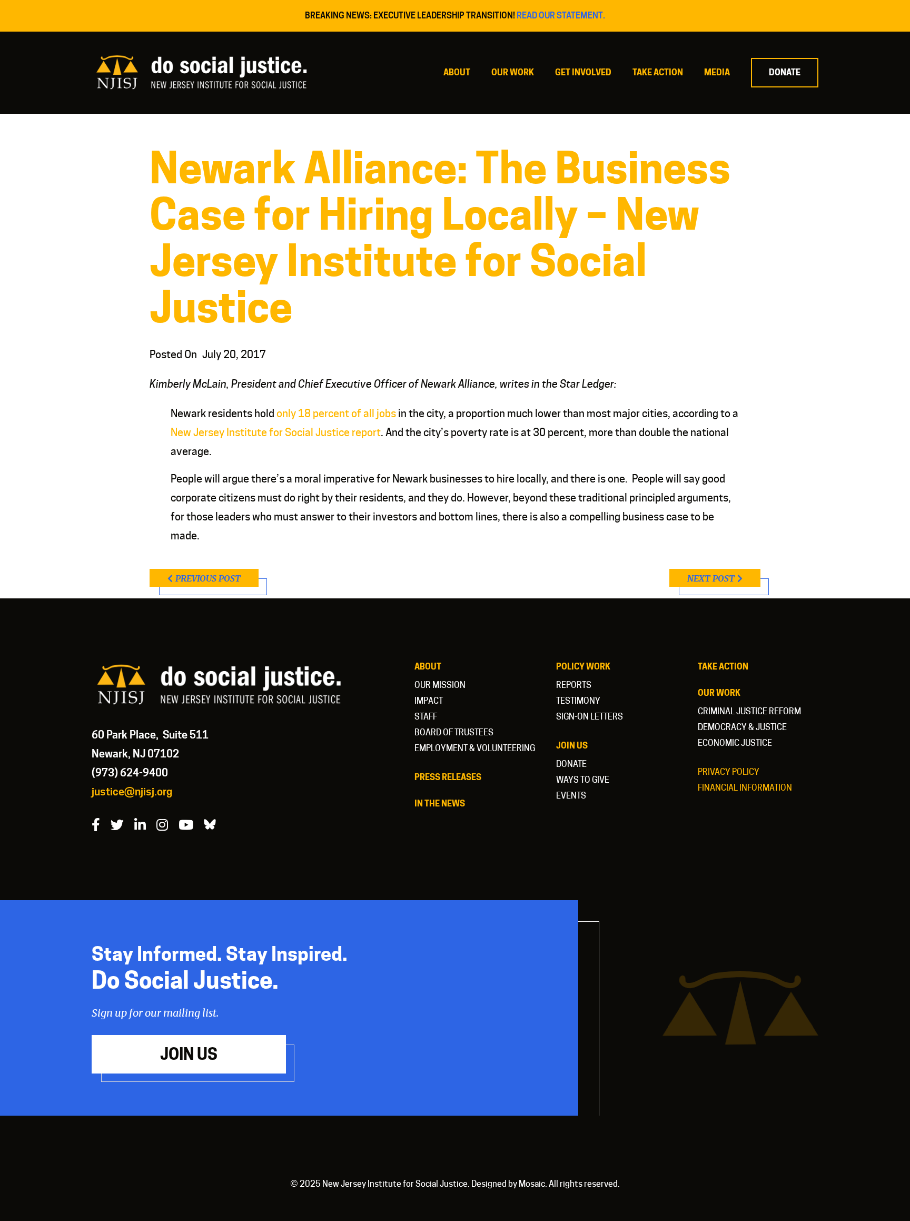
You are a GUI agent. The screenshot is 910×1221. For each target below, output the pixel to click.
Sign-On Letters (589, 717)
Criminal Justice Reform (749, 711)
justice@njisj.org (132, 791)
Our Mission (440, 685)
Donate (784, 72)
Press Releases (447, 777)
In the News (439, 804)
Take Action (657, 72)
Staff (425, 717)
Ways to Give (582, 780)
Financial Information (745, 788)
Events (571, 796)
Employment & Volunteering (474, 748)
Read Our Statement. (561, 16)
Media (717, 72)
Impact (428, 701)
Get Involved (583, 72)
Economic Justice (735, 743)
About (456, 72)
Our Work (512, 72)
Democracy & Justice (742, 727)
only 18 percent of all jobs (336, 413)
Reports (573, 685)
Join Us (572, 746)
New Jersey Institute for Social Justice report (276, 432)
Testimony (578, 701)
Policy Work (583, 667)
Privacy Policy (728, 772)
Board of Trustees (453, 732)
